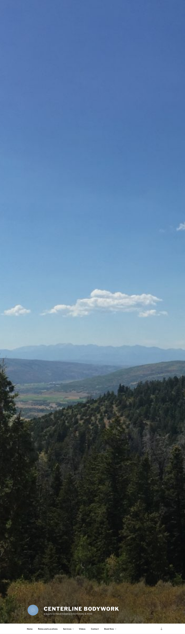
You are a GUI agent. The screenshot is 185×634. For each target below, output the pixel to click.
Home (30, 629)
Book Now (109, 629)
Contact (95, 629)
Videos (82, 629)
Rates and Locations (48, 629)
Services (67, 629)
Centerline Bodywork (81, 609)
